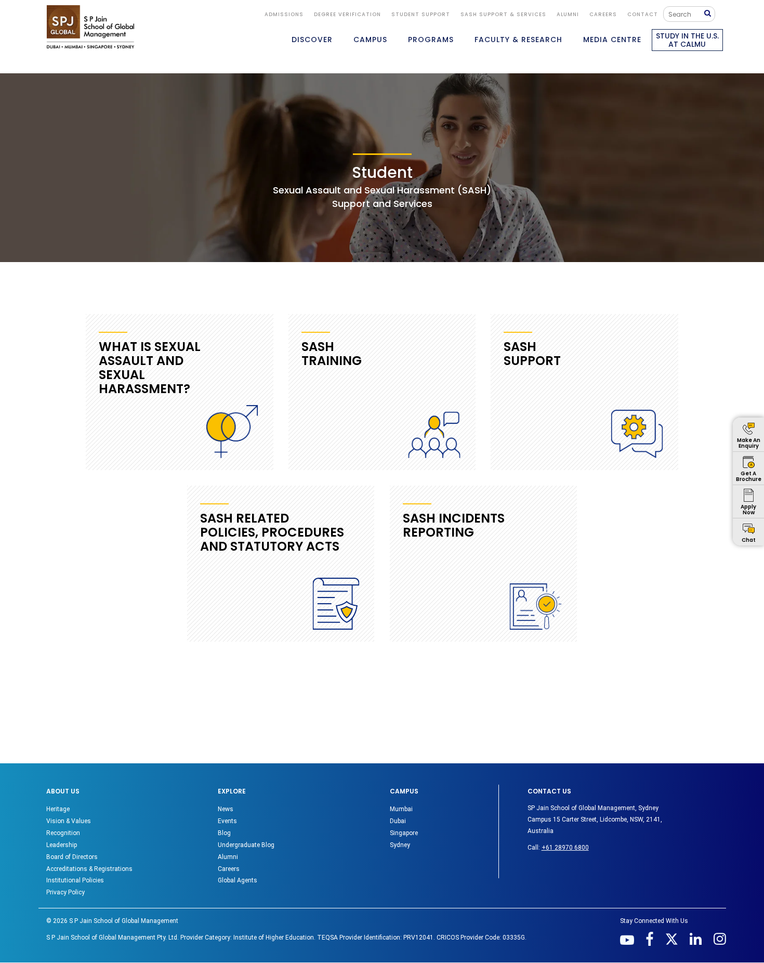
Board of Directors (72, 857)
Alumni (228, 857)
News (225, 809)
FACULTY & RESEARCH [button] (518, 39)
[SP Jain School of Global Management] (90, 27)
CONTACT (642, 14)
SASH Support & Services (503, 14)
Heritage (58, 809)
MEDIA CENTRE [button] (612, 39)
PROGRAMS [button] (431, 39)
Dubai (398, 821)
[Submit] (710, 14)
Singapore (404, 833)
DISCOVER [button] (312, 39)
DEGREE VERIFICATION (347, 14)
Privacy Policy (65, 892)
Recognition (63, 833)
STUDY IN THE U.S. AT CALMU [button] (687, 40)
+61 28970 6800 (565, 847)
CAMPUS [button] (370, 39)
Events (227, 821)
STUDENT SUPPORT (420, 14)
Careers (603, 14)
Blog (224, 833)
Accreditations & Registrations (89, 869)
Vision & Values (68, 821)
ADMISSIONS (284, 14)
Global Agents (237, 880)
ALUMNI (568, 14)
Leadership (61, 845)
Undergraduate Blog (246, 845)
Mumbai (401, 809)
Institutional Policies (75, 880)
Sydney (400, 845)
